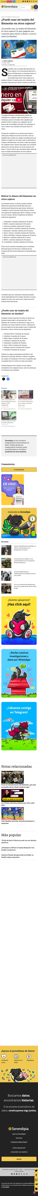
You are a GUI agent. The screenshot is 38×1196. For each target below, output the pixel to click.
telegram (36, 1184)
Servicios (19, 1138)
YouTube (21, 449)
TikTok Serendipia (27, 1)
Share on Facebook (36, 1175)
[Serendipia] (12, 8)
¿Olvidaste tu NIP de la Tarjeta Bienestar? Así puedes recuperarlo (17, 849)
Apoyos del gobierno (6, 17)
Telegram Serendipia (36, 1)
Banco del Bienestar (18, 115)
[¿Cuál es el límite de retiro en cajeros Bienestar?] (8, 415)
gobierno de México (26, 215)
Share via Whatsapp (36, 1179)
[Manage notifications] (34, 1192)
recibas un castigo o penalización (21, 138)
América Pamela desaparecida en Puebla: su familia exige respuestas (17, 856)
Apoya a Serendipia (36, 1189)
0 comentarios (19, 470)
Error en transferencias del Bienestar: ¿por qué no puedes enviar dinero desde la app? (18, 786)
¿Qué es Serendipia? (19, 1134)
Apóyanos (30, 1060)
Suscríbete (3, 1)
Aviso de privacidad (30, 1169)
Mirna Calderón (8, 61)
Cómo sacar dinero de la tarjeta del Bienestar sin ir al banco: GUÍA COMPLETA (8, 402)
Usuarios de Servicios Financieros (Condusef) (17, 251)
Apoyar (19, 1159)
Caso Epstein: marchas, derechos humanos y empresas (17, 822)
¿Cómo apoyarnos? (19, 1148)
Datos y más (16, 17)
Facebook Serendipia (31, 1)
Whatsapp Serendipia (34, 1)
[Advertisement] (19, 172)
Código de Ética (19, 1171)
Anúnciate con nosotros (19, 1152)
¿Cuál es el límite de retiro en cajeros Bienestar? (8, 421)
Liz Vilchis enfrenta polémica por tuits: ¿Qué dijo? (17, 804)
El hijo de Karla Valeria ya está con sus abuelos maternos (18, 841)
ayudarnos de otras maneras (15, 452)
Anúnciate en (19, 512)
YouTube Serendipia (23, 1)
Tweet (36, 1170)
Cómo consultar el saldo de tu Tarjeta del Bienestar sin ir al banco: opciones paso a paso (25, 402)
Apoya (14, 1)
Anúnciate (9, 1)
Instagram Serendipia (29, 1)
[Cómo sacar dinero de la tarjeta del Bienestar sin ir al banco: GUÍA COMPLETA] (8, 394)
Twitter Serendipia (25, 1)
